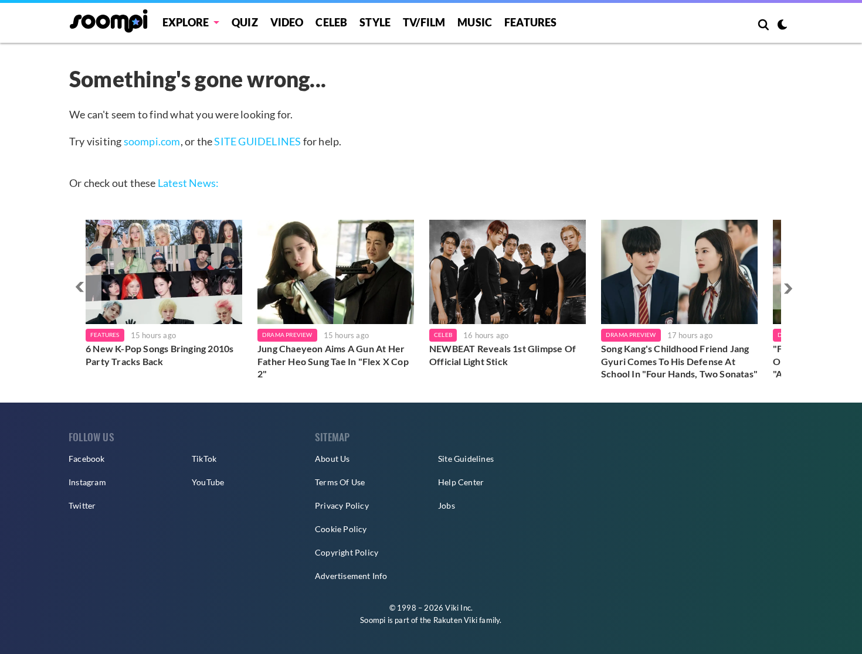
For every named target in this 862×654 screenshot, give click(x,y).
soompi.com (152, 141)
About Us (332, 459)
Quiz (245, 22)
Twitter (82, 505)
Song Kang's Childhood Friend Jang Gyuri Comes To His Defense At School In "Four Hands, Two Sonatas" (679, 361)
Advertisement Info (351, 576)
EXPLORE (185, 22)
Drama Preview (287, 334)
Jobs (446, 505)
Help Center (461, 482)
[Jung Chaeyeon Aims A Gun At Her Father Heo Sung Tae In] (335, 272)
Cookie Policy (341, 529)
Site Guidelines (466, 459)
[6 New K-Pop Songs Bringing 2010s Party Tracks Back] (164, 272)
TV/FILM (424, 22)
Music (474, 22)
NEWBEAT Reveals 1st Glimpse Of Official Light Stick (502, 355)
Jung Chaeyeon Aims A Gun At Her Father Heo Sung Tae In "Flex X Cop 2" (333, 361)
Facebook (87, 459)
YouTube (208, 482)
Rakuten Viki (455, 620)
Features (530, 22)
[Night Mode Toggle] (782, 26)
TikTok (204, 459)
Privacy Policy (342, 505)
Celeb (331, 22)
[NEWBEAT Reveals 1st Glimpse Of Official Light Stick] (507, 272)
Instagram (87, 482)
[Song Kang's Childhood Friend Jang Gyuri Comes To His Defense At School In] (679, 272)
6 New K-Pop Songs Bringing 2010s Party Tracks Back (159, 355)
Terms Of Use (340, 482)
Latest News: (188, 182)
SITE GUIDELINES (257, 141)
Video (287, 22)
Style (375, 22)
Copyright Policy (346, 552)
